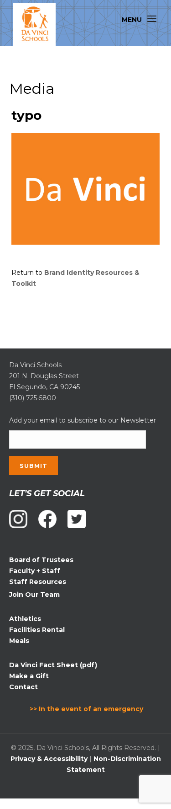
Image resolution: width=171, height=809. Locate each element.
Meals (19, 641)
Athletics (25, 619)
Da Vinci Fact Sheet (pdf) (53, 665)
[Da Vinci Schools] (34, 24)
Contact (23, 687)
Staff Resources (37, 582)
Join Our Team (34, 594)
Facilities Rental (37, 630)
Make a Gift (29, 676)
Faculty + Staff (34, 571)
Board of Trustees (41, 560)
